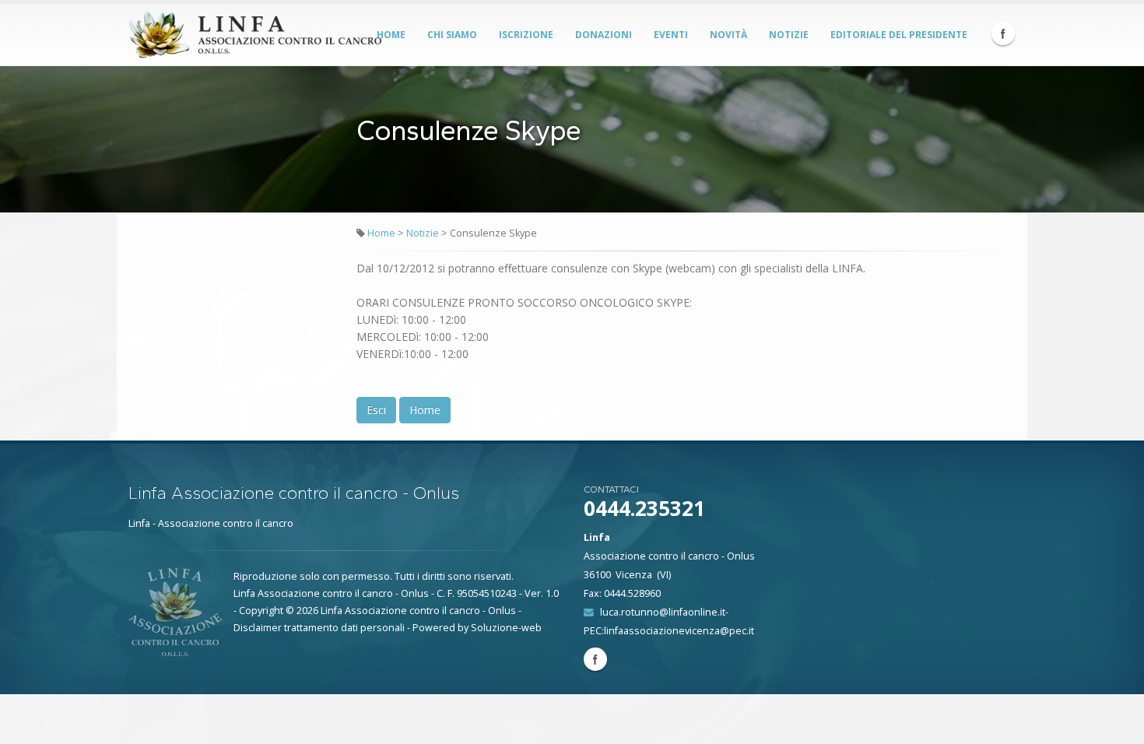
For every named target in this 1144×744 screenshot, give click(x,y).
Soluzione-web (506, 627)
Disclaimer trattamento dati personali (319, 627)
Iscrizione (526, 34)
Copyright (261, 610)
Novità (728, 34)
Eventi (671, 34)
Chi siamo (452, 34)
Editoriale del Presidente (898, 34)
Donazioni (603, 34)
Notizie (789, 34)
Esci (376, 409)
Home (391, 34)
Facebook (1003, 33)
